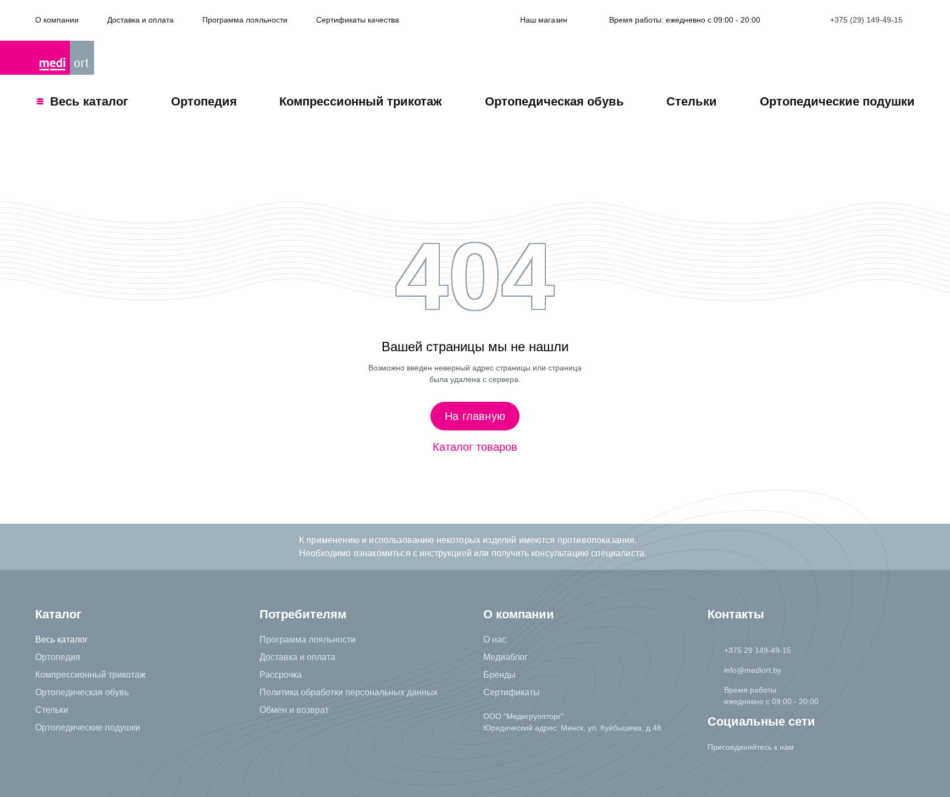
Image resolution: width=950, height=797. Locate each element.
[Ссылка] (719, 769)
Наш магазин (543, 19)
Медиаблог (505, 657)
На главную (475, 416)
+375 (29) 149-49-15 (866, 19)
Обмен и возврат (294, 710)
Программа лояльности (245, 19)
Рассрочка (280, 674)
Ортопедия (204, 101)
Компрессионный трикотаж (360, 101)
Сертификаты (511, 692)
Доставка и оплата (140, 19)
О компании (57, 19)
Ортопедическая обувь (554, 101)
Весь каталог (61, 639)
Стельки (691, 101)
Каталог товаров (475, 446)
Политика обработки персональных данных (348, 692)
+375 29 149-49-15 (757, 650)
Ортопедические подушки (837, 101)
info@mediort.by (752, 670)
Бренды (499, 674)
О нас (494, 639)
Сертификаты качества (357, 19)
